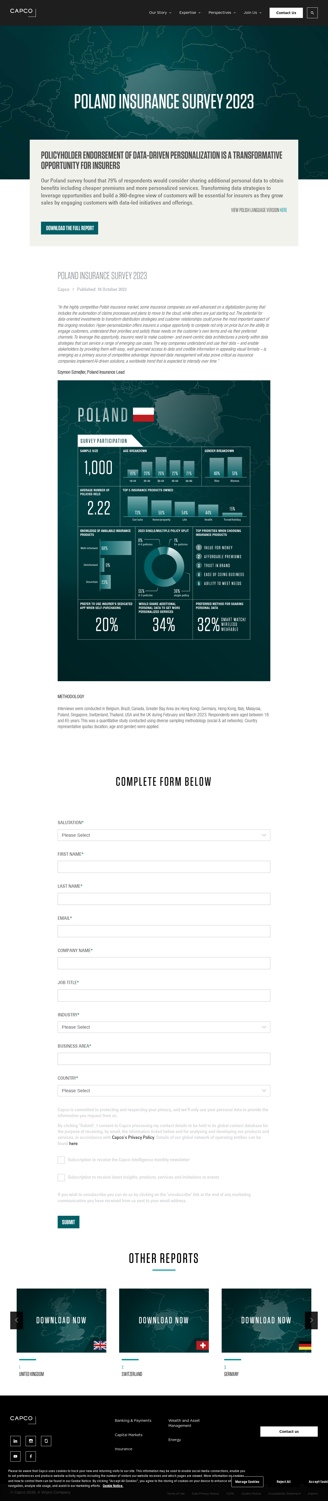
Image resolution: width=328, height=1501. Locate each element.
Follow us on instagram (31, 1441)
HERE (283, 210)
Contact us (289, 1431)
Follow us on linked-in (15, 1441)
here (73, 1143)
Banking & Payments (133, 1420)
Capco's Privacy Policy (133, 1137)
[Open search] (312, 12)
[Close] (319, 1481)
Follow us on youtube (15, 1456)
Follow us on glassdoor (46, 1441)
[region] (164, 1482)
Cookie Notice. (113, 1486)
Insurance (123, 1449)
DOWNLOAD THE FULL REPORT (70, 228)
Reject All (283, 1481)
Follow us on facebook (31, 1456)
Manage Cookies (247, 1481)
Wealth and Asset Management (184, 1423)
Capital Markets (128, 1435)
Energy (174, 1440)
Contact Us (286, 13)
